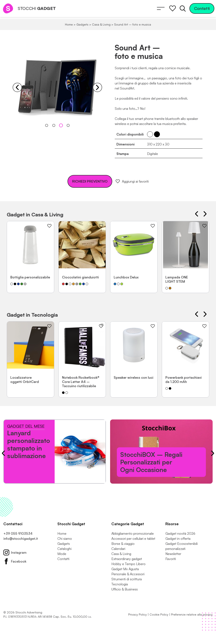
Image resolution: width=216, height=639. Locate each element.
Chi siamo (64, 538)
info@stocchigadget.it (20, 538)
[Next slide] (97, 87)
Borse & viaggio (123, 543)
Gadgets (82, 24)
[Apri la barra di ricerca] (182, 8)
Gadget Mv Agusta (125, 569)
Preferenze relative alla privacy (192, 614)
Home (69, 24)
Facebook (18, 561)
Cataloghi (64, 549)
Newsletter (173, 554)
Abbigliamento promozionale (132, 533)
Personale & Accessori (127, 574)
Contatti (202, 8)
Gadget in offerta (177, 538)
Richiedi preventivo (90, 181)
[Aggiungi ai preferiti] (49, 226)
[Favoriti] (172, 8)
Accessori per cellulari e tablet (133, 538)
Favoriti (170, 559)
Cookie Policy (159, 614)
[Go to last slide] (196, 214)
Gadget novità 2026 (180, 533)
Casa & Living (101, 24)
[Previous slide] (17, 87)
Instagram (19, 552)
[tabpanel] (57, 87)
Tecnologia (119, 584)
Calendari (118, 549)
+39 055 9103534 (17, 533)
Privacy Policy (137, 614)
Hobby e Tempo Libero (128, 564)
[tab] (46, 125)
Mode (61, 554)
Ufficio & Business (124, 589)
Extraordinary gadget (126, 559)
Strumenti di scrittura (126, 579)
